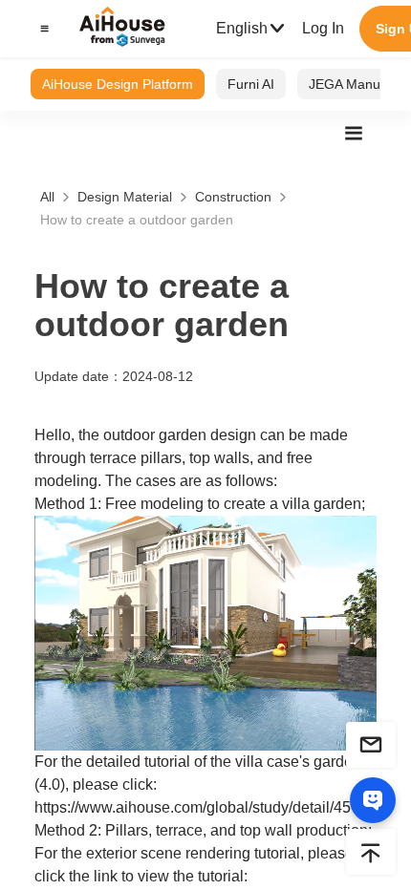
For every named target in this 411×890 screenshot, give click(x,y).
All (47, 196)
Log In (323, 28)
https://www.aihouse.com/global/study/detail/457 (196, 807)
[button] (42, 29)
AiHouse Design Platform (117, 84)
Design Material (124, 196)
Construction (233, 196)
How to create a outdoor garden (136, 219)
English (242, 28)
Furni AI (250, 84)
